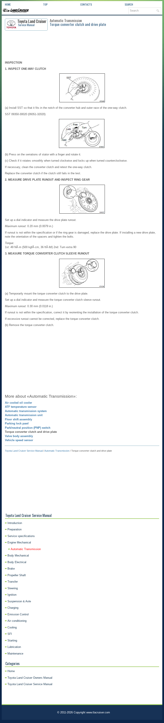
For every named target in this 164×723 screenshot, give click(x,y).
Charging (12, 607)
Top (45, 4)
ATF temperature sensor (21, 406)
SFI (9, 633)
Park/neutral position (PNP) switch (27, 427)
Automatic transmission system (26, 411)
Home (8, 4)
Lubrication (14, 647)
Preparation (14, 529)
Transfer (12, 581)
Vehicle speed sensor (19, 440)
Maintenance (15, 653)
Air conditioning (16, 620)
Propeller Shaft (16, 575)
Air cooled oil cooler (18, 402)
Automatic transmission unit (23, 415)
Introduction (14, 523)
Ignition (11, 594)
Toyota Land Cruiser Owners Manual (29, 677)
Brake (11, 568)
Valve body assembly (19, 436)
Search (129, 4)
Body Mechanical (18, 555)
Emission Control (18, 614)
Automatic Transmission (56, 450)
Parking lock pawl (17, 423)
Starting (12, 640)
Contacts (86, 4)
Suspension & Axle (19, 601)
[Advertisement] (82, 45)
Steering (12, 588)
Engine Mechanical (19, 542)
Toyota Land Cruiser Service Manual (24, 450)
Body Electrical (16, 562)
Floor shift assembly (18, 419)
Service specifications (21, 536)
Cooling (12, 627)
